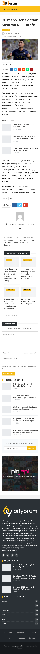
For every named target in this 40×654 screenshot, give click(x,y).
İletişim (32, 638)
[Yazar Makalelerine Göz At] (20, 216)
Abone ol (31, 448)
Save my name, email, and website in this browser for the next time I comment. (19, 368)
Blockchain (5, 30)
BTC (3, 605)
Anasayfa (8, 633)
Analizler (27, 289)
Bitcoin (9, 260)
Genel (3, 614)
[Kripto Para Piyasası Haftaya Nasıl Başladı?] (28, 292)
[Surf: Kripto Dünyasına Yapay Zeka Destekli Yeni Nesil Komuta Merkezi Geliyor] (6, 432)
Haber (4, 619)
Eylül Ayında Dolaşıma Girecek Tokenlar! (11, 242)
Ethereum (9, 638)
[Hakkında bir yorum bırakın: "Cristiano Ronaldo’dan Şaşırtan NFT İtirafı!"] (10, 64)
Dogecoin (21, 638)
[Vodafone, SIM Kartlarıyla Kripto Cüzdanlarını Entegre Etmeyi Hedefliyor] (6, 139)
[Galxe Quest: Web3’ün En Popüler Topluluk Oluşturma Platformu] (6, 578)
